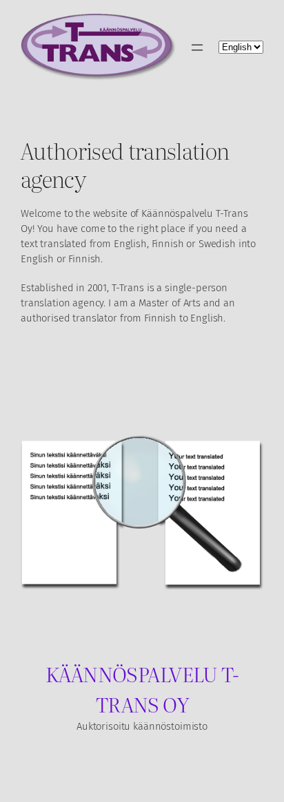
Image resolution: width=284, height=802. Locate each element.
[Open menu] (197, 47)
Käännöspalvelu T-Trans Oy (142, 688)
